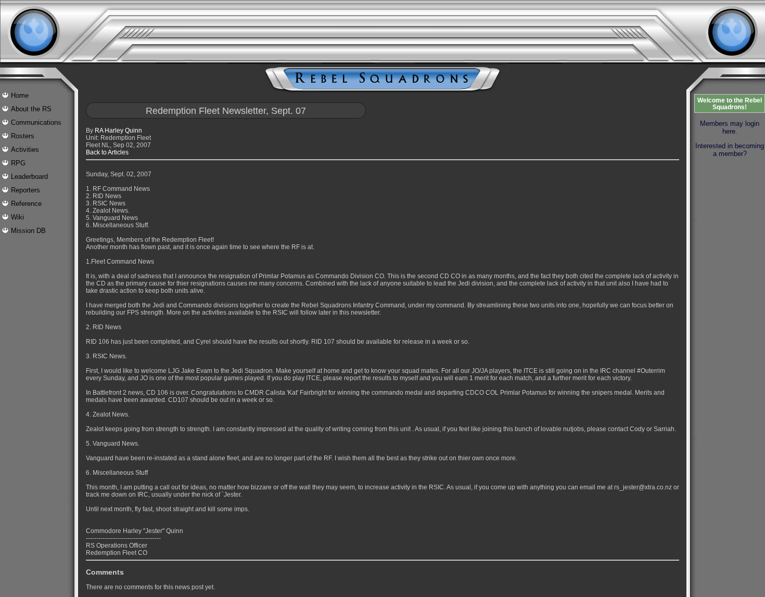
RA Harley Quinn (118, 130)
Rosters (22, 136)
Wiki (17, 217)
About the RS (31, 109)
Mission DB (28, 231)
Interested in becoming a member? (729, 150)
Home (20, 95)
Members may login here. (729, 127)
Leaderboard (29, 176)
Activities (25, 149)
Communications (36, 122)
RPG (18, 163)
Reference (26, 203)
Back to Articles (107, 152)
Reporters (25, 190)
